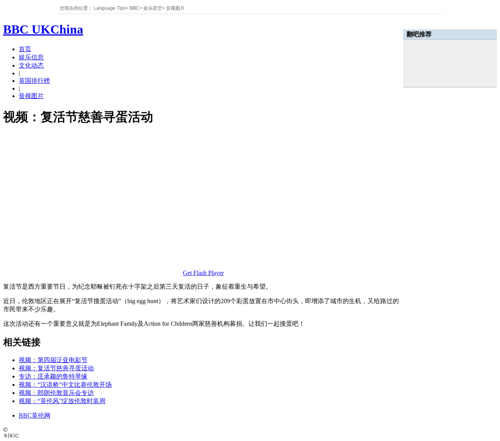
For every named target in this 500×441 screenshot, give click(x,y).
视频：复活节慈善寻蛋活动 (56, 368)
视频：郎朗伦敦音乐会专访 (56, 392)
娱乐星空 (152, 8)
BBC (134, 8)
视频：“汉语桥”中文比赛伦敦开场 (65, 384)
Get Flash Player (203, 273)
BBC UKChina (43, 29)
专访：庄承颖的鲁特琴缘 (53, 376)
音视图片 (175, 8)
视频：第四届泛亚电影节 (53, 360)
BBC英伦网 (34, 415)
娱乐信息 (31, 57)
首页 (25, 49)
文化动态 (31, 65)
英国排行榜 (34, 80)
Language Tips (110, 8)
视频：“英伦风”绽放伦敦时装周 (62, 401)
